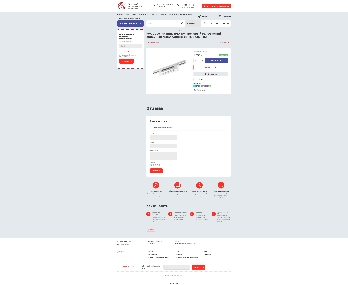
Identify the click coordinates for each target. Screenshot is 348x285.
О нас (127, 15)
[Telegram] (203, 83)
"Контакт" (133, 4)
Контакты (163, 15)
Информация (143, 15)
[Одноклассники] (200, 83)
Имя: (152, 131)
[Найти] (182, 21)
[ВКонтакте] (197, 83)
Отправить (125, 58)
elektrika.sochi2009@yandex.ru (185, 243)
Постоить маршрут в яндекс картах (216, 6)
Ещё (169, 15)
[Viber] (206, 83)
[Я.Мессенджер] (194, 83)
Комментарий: (155, 148)
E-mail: (152, 139)
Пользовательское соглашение (187, 257)
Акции (134, 15)
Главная (120, 15)
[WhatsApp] (209, 83)
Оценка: (152, 160)
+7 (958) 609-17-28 (188, 5)
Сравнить (200, 77)
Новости (154, 15)
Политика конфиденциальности (159, 257)
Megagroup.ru (174, 283)
